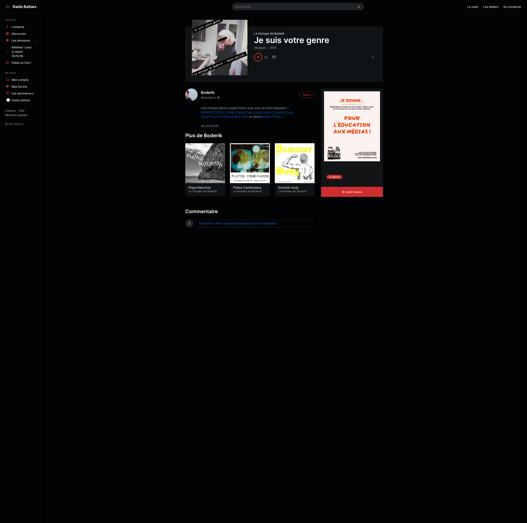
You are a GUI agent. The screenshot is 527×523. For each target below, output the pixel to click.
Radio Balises (24, 6)
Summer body (288, 187)
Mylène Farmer (272, 116)
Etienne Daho (244, 112)
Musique (259, 47)
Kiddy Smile (263, 112)
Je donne (334, 176)
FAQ (21, 110)
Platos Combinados (247, 187)
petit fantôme (224, 116)
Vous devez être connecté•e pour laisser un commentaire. (238, 223)
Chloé (230, 112)
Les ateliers (490, 6)
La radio (472, 6)
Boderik (208, 92)
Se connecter (512, 6)
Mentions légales (16, 115)
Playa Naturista (199, 187)
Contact (10, 110)
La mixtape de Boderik (269, 33)
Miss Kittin (241, 116)
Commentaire (201, 211)
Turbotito (278, 112)
